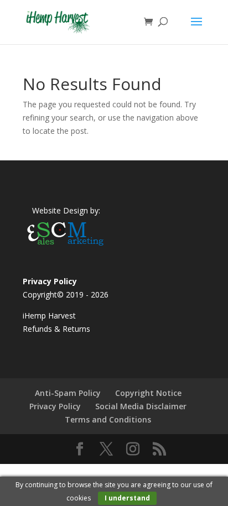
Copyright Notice (148, 393)
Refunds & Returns (56, 329)
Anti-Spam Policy (68, 393)
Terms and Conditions (108, 419)
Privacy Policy (55, 406)
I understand (127, 498)
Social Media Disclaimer (140, 406)
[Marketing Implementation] (65, 247)
